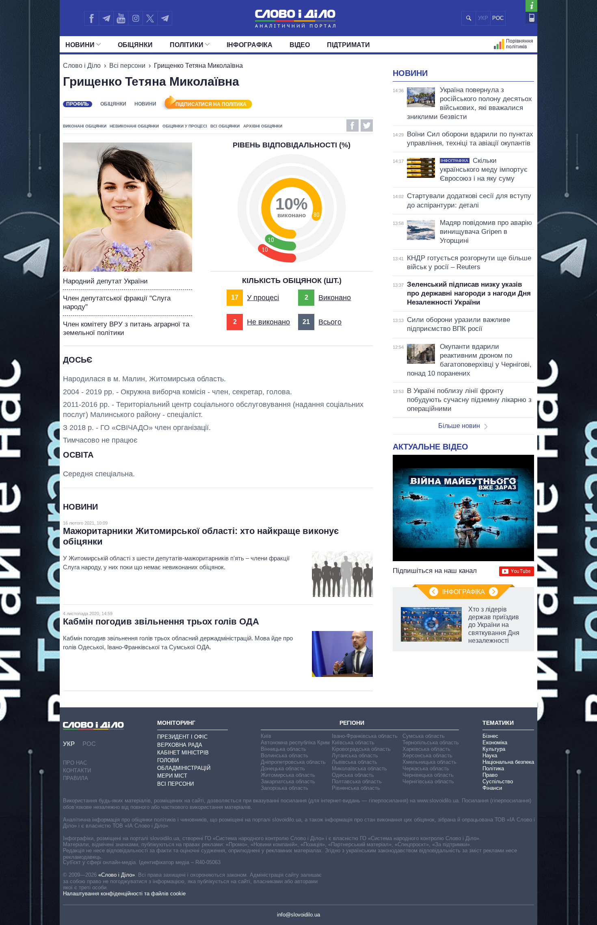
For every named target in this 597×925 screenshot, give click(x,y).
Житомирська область (288, 775)
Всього (330, 322)
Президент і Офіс (182, 737)
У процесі (263, 298)
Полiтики (186, 44)
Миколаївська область (359, 768)
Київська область (353, 742)
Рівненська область (356, 788)
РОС (498, 18)
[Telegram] (106, 18)
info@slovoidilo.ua (298, 915)
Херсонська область (427, 755)
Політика (493, 768)
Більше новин (459, 425)
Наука (489, 755)
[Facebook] (91, 18)
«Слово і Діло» (116, 875)
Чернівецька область (428, 775)
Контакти (77, 770)
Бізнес (490, 736)
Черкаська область (425, 768)
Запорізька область (284, 788)
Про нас (75, 763)
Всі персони (127, 65)
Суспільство (497, 781)
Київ (266, 736)
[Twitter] (150, 18)
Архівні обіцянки (262, 126)
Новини (80, 44)
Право (490, 775)
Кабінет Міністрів (183, 753)
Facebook (352, 125)
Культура (493, 749)
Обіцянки (113, 104)
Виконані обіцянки (84, 126)
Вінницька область (283, 749)
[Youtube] (120, 18)
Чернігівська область (428, 781)
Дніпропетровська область (293, 762)
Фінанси (492, 788)
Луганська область (355, 755)
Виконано (334, 298)
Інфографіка (250, 44)
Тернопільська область (430, 742)
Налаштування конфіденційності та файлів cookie (124, 893)
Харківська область (426, 749)
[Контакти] (531, 18)
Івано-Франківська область (365, 736)
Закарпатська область (288, 781)
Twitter (367, 125)
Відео (300, 44)
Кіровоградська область (361, 749)
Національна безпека (508, 762)
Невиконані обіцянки (134, 126)
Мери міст (172, 776)
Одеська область (353, 775)
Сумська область (423, 736)
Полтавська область (357, 781)
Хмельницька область (429, 762)
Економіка (494, 742)
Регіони (352, 723)
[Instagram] (135, 18)
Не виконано (268, 322)
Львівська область (354, 762)
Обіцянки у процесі (184, 126)
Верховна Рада (179, 745)
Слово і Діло (82, 65)
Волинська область (284, 755)
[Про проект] (531, 6)
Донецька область (283, 768)
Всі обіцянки (225, 126)
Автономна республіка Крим (295, 742)
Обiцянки (135, 44)
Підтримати (348, 44)
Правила (75, 778)
